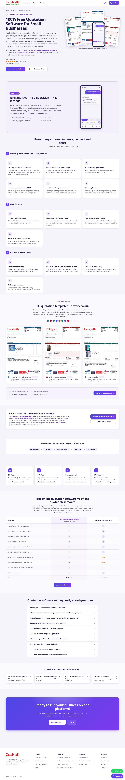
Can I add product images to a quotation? (45, 634)
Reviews (103, 764)
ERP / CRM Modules (85, 761)
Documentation (83, 758)
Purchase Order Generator (65, 767)
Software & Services (41, 758)
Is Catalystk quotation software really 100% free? (47, 608)
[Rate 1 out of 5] (7, 61)
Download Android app (38, 69)
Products (26, 3)
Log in (105, 3)
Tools (34, 3)
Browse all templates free (104, 393)
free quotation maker (26, 53)
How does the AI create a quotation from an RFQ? (48, 623)
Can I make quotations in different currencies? (47, 628)
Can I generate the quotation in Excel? (44, 644)
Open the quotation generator (102, 416)
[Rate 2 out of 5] (9, 61)
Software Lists (83, 764)
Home (7, 10)
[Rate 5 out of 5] (14, 61)
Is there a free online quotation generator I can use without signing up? (56, 613)
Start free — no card (14, 69)
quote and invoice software (57, 423)
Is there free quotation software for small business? (48, 639)
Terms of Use (105, 767)
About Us (104, 758)
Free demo (118, 776)
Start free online (61, 585)
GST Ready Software (41, 764)
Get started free (56, 722)
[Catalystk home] (12, 3)
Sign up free (114, 3)
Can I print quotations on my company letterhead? (48, 654)
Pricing (42, 3)
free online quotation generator (45, 50)
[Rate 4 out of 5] (12, 61)
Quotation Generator (63, 758)
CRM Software (39, 761)
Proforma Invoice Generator (65, 761)
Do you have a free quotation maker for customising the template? (54, 618)
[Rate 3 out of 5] (11, 61)
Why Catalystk (105, 761)
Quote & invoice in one (103, 421)
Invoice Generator (62, 764)
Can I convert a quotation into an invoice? (45, 649)
